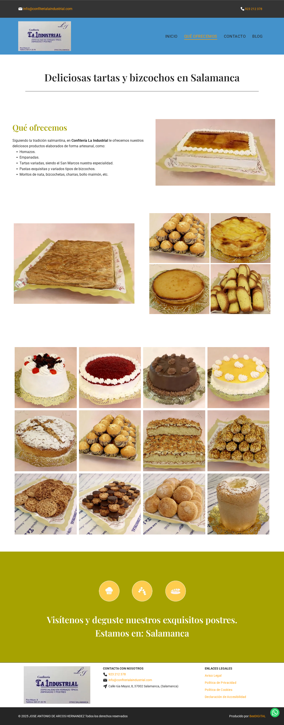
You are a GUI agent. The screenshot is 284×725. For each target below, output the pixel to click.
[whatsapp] (275, 713)
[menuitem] (171, 36)
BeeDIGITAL (257, 716)
